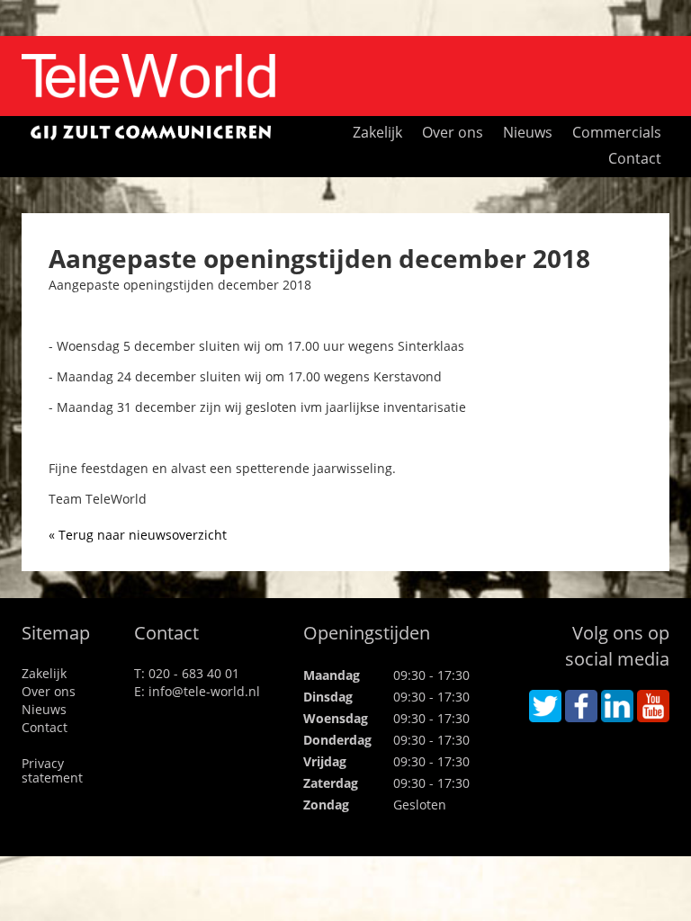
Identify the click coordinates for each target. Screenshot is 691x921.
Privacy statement (52, 770)
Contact (634, 156)
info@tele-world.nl (204, 691)
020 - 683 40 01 (193, 673)
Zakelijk (377, 130)
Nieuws (527, 130)
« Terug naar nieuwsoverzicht (138, 534)
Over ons (452, 130)
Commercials (616, 130)
